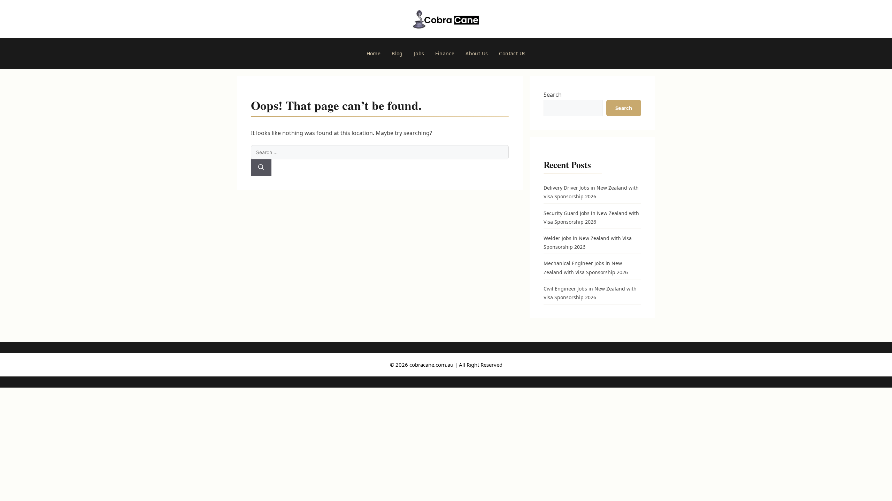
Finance (444, 53)
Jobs (419, 53)
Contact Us (512, 53)
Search (553, 94)
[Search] (261, 167)
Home (374, 53)
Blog (397, 53)
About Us (477, 53)
